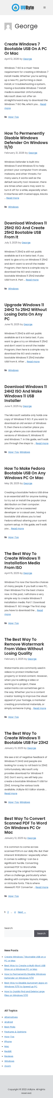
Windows (13, 207)
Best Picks (9, 1026)
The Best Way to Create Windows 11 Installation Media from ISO (22, 560)
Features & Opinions (15, 1031)
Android (8, 1021)
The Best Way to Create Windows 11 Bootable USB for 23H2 (26, 738)
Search (8, 928)
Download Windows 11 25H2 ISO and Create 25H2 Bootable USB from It (25, 230)
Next (22, 912)
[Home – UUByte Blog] (23, 7)
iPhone (8, 1041)
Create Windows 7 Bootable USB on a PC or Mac (25, 48)
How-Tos (13, 117)
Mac (6, 1046)
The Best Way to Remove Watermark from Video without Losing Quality (24, 646)
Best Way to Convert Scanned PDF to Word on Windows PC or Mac (25, 825)
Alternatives (11, 1017)
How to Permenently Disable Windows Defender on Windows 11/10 (26, 140)
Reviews (8, 1056)
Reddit (8, 1051)
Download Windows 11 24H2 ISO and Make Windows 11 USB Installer (25, 393)
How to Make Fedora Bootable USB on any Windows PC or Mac (25, 473)
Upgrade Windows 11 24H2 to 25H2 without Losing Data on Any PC (25, 312)
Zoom (7, 1065)
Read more (12, 198)
